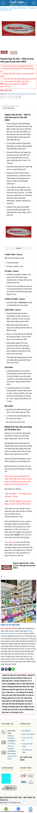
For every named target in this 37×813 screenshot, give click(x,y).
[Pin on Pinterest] (16, 97)
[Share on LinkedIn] (20, 97)
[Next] (33, 29)
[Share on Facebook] (5, 97)
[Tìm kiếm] (33, 3)
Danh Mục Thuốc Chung (17, 8)
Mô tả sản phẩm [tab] (8, 108)
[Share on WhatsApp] (2, 97)
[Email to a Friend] (12, 97)
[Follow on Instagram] (6, 669)
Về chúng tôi (26, 731)
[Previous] (3, 29)
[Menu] (3, 3)
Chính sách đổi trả (28, 734)
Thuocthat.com (10, 542)
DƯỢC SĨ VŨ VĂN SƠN (10, 625)
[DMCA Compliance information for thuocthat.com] (9, 788)
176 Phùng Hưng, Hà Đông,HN (11, 746)
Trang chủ (3, 8)
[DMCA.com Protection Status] (6, 778)
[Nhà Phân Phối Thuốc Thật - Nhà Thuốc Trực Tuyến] (18, 3)
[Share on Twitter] (9, 97)
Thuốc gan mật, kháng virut (14, 94)
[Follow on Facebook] (2, 669)
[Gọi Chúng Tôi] (13, 669)
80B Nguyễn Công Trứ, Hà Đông (12, 756)
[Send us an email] (9, 669)
